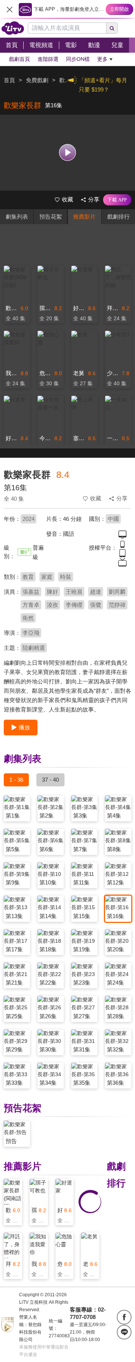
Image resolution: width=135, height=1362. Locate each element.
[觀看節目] (67, 152)
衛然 (28, 618)
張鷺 (95, 605)
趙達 (95, 592)
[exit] (9, 9)
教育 (28, 577)
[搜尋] (112, 28)
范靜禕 (117, 605)
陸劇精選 (33, 648)
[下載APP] (117, 200)
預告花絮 (50, 216)
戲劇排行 (118, 216)
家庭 (46, 577)
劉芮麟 (117, 592)
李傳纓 (74, 605)
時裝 (65, 577)
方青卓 (30, 605)
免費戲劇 (37, 80)
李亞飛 (30, 633)
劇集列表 (17, 216)
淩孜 (52, 605)
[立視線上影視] (13, 28)
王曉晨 (74, 592)
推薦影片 (84, 216)
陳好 (52, 592)
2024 (28, 519)
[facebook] (124, 1317)
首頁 (9, 80)
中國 (113, 519)
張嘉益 (30, 592)
